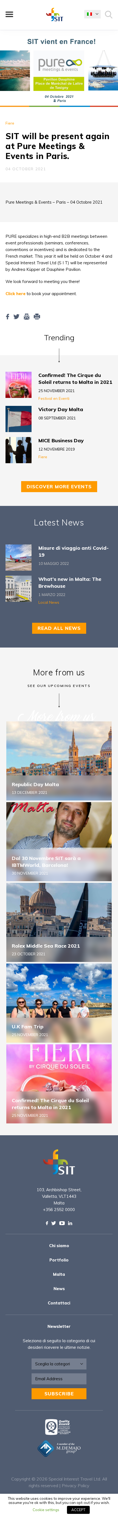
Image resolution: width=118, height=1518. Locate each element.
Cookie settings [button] (46, 1510)
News (59, 1288)
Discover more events (59, 486)
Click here (15, 293)
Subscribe (59, 1393)
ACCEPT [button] (78, 1510)
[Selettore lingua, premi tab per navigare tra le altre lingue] (92, 14)
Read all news (59, 628)
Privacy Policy (75, 1485)
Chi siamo (59, 1245)
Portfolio (59, 1260)
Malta (59, 1274)
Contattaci (59, 1303)
